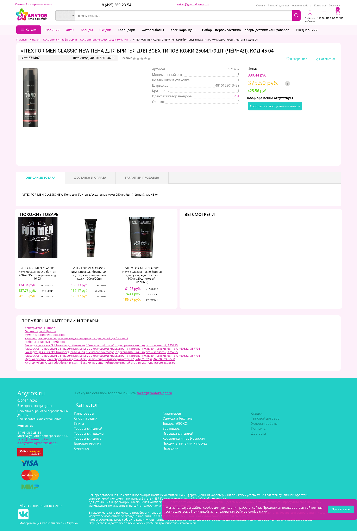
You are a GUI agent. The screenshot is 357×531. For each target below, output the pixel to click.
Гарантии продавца (142, 177)
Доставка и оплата (90, 177)
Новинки (52, 30)
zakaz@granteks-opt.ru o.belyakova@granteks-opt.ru (37, 441)
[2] (138, 58)
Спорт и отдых (85, 418)
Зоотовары (171, 428)
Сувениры (82, 448)
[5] (149, 58)
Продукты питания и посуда (185, 443)
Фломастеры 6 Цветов (40, 331)
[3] (141, 58)
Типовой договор (278, 5)
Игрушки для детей (178, 433)
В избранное (298, 59)
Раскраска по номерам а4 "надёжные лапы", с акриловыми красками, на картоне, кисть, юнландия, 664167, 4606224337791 (112, 348)
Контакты (320, 5)
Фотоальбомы (153, 30)
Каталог (31, 29)
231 (236, 96)
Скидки (260, 5)
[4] (145, 58)
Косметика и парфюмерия (184, 438)
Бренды (87, 30)
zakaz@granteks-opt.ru (193, 4)
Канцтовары (84, 413)
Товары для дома (87, 438)
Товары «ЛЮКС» (175, 423)
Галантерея (172, 413)
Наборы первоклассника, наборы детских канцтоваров (245, 30)
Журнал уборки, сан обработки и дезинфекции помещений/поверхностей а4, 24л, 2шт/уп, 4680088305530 (100, 359)
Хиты (70, 30)
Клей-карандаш (182, 30)
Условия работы (301, 5)
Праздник (170, 448)
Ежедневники (307, 30)
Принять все (341, 509)
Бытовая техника (87, 443)
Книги (79, 423)
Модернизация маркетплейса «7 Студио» (48, 523)
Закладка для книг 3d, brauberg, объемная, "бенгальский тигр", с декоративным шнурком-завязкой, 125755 (101, 345)
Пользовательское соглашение (39, 419)
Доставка (334, 5)
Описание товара (40, 177)
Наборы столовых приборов (45, 342)
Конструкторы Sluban (40, 328)
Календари (126, 30)
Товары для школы (89, 433)
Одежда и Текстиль (178, 418)
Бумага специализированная (45, 335)
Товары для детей (88, 428)
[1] (134, 58)
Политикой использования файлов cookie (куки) (229, 511)
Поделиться (327, 59)
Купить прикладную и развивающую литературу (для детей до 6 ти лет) (76, 338)
